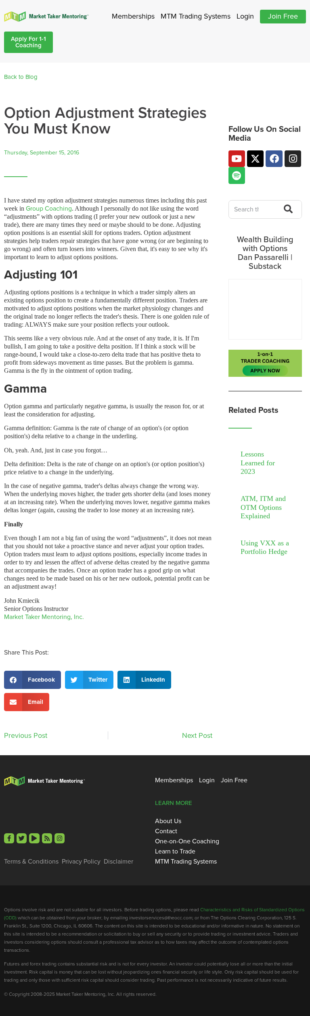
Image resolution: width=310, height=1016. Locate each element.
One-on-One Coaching (187, 841)
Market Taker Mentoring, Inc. (44, 616)
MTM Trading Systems (195, 16)
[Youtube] (236, 158)
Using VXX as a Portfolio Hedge (265, 547)
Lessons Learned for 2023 (258, 462)
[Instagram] (293, 158)
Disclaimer (118, 862)
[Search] (286, 209)
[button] (32, 680)
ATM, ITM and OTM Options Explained (263, 507)
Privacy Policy (81, 862)
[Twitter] (22, 838)
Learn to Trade (175, 851)
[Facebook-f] (9, 838)
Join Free (283, 16)
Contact (166, 831)
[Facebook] (274, 158)
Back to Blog (21, 76)
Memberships (133, 16)
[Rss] (47, 838)
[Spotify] (236, 175)
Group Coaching (49, 208)
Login (245, 16)
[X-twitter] (255, 158)
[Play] (34, 838)
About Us (168, 821)
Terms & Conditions (31, 862)
